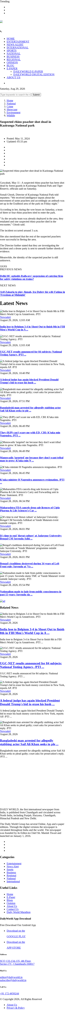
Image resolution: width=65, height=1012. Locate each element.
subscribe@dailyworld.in (13, 980)
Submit (36, 94)
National (11, 103)
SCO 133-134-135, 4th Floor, (15, 961)
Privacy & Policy (16, 1007)
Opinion (11, 903)
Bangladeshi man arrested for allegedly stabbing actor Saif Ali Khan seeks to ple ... (30, 409)
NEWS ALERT (15, 44)
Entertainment (14, 863)
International (13, 881)
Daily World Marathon (18, 912)
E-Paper (11, 897)
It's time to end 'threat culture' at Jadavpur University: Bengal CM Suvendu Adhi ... (31, 537)
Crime (10, 106)
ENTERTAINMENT (18, 41)
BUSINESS (13, 56)
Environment (13, 112)
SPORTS (11, 50)
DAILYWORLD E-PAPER (28, 71)
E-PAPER (12, 68)
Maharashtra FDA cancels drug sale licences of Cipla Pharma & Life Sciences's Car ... (30, 509)
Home (10, 100)
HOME (11, 38)
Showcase (12, 109)
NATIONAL (13, 53)
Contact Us (12, 909)
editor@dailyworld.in (11, 977)
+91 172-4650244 (9, 993)
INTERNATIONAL (17, 47)
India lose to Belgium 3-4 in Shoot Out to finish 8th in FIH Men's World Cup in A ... (32, 631)
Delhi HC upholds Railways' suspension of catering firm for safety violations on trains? (31, 277)
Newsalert (5, 317)
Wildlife (11, 115)
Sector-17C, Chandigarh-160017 (17, 964)
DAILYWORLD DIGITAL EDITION (33, 74)
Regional (11, 875)
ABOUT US (13, 77)
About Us (12, 906)
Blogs (10, 900)
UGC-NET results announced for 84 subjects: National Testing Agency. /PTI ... (31, 665)
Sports (10, 869)
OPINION (12, 62)
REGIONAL (14, 59)
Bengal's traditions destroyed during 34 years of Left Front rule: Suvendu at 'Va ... (29, 565)
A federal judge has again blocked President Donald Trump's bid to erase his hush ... (29, 381)
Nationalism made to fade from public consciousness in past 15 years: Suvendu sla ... (30, 593)
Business (11, 872)
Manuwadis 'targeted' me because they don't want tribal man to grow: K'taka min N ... (31, 459)
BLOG (10, 65)
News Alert (13, 866)
